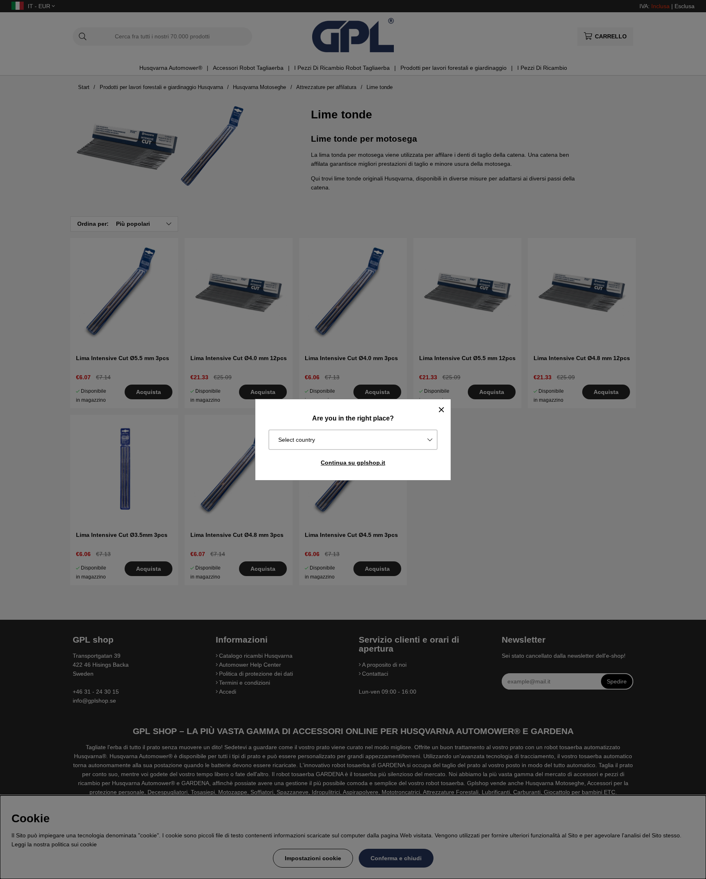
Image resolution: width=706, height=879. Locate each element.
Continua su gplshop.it (353, 462)
